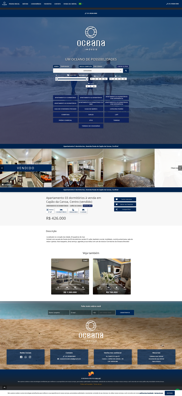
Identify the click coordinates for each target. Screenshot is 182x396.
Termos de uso (98, 384)
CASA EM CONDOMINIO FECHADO (65, 109)
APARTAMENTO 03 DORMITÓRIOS (65, 103)
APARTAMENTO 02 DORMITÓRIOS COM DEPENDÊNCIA (116, 97)
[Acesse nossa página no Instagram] (30, 357)
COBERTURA (65, 114)
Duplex (91, 114)
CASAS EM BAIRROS (91, 109)
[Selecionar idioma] (81, 3)
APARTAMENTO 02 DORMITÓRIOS (91, 97)
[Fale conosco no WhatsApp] (26, 357)
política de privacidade (146, 393)
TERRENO (116, 120)
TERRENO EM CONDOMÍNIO (91, 126)
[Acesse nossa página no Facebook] (21, 357)
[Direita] (180, 168)
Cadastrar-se (125, 312)
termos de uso (159, 393)
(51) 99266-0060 (92, 13)
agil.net (98, 378)
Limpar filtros (122, 66)
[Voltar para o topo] (4, 387)
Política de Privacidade (86, 384)
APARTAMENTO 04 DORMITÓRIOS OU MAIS (91, 103)
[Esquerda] (2, 168)
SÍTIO (91, 120)
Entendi (170, 393)
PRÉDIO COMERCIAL (65, 120)
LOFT (116, 114)
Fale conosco (156, 361)
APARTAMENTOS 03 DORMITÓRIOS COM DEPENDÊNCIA (116, 103)
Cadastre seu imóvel (156, 356)
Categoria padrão (116, 109)
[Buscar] (126, 70)
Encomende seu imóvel (156, 359)
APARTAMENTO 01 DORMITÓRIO (65, 97)
